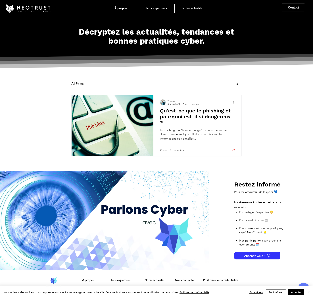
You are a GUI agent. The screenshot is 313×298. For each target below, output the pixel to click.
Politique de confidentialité (194, 292)
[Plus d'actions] (234, 102)
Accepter (296, 292)
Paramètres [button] (256, 292)
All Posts (77, 84)
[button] (237, 84)
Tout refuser (276, 292)
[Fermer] (308, 292)
